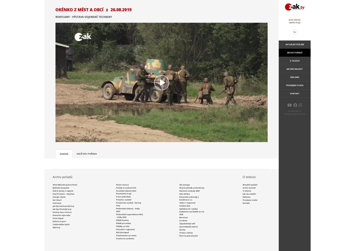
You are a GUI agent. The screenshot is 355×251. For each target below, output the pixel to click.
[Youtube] (289, 106)
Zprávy (182, 230)
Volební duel (184, 206)
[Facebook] (295, 106)
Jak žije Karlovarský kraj (63, 206)
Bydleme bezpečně (61, 188)
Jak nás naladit (295, 69)
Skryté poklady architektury (191, 188)
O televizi (295, 61)
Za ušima (183, 220)
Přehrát (161, 83)
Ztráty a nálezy (186, 233)
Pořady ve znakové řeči (126, 188)
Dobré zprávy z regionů (63, 191)
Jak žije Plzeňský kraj (62, 209)
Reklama (294, 77)
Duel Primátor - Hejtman (63, 194)
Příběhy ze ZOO (122, 226)
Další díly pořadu (87, 153)
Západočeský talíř (187, 223)
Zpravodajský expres (188, 226)
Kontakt (294, 93)
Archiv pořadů (294, 52)
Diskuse (64, 153)
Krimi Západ (58, 218)
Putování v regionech (125, 229)
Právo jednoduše (123, 197)
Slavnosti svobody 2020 (189, 191)
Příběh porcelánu (123, 223)
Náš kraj (56, 227)
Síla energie (184, 185)
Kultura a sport (59, 221)
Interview (57, 203)
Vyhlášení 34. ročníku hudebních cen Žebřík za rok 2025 (191, 212)
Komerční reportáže (61, 215)
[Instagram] (300, 106)
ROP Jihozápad (122, 232)
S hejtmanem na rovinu (126, 235)
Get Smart (57, 200)
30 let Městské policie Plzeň (65, 185)
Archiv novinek (249, 188)
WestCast (183, 217)
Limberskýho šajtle (61, 224)
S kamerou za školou (125, 238)
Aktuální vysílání (295, 44)
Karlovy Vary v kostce (62, 212)
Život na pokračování (188, 236)
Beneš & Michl (299, 114)
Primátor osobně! (123, 200)
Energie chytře (59, 197)
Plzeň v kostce (122, 185)
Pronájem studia (294, 85)
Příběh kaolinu (122, 220)
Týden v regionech (187, 203)
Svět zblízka (184, 194)
